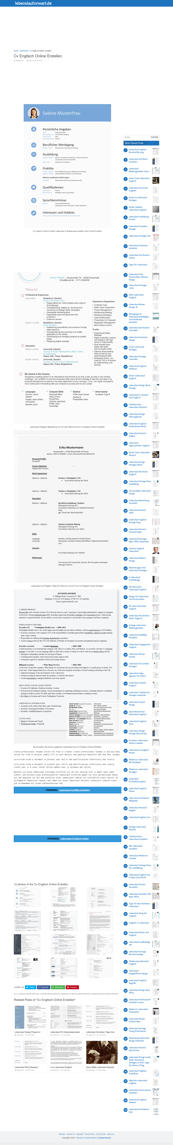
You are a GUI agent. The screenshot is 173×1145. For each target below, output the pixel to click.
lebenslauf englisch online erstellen (104, 994)
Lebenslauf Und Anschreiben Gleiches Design (138, 277)
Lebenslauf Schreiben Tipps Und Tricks (103, 1032)
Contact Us (70, 1134)
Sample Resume (104, 1137)
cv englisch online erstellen (28, 994)
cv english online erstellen (49, 994)
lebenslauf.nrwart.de (33, 3)
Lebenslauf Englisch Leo (139, 817)
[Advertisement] (86, 30)
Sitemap (62, 1134)
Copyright (79, 1134)
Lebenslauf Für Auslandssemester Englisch (69, 1032)
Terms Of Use (101, 1134)
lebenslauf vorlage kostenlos (86, 1137)
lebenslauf (20, 61)
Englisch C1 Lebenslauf (139, 923)
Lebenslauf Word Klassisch (26, 1067)
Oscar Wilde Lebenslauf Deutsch (100, 1067)
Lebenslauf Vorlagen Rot (140, 236)
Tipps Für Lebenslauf (138, 265)
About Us (110, 1134)
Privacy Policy (89, 1134)
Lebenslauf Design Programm (27, 1032)
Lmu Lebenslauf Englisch (61, 1067)
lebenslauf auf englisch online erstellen (75, 994)
